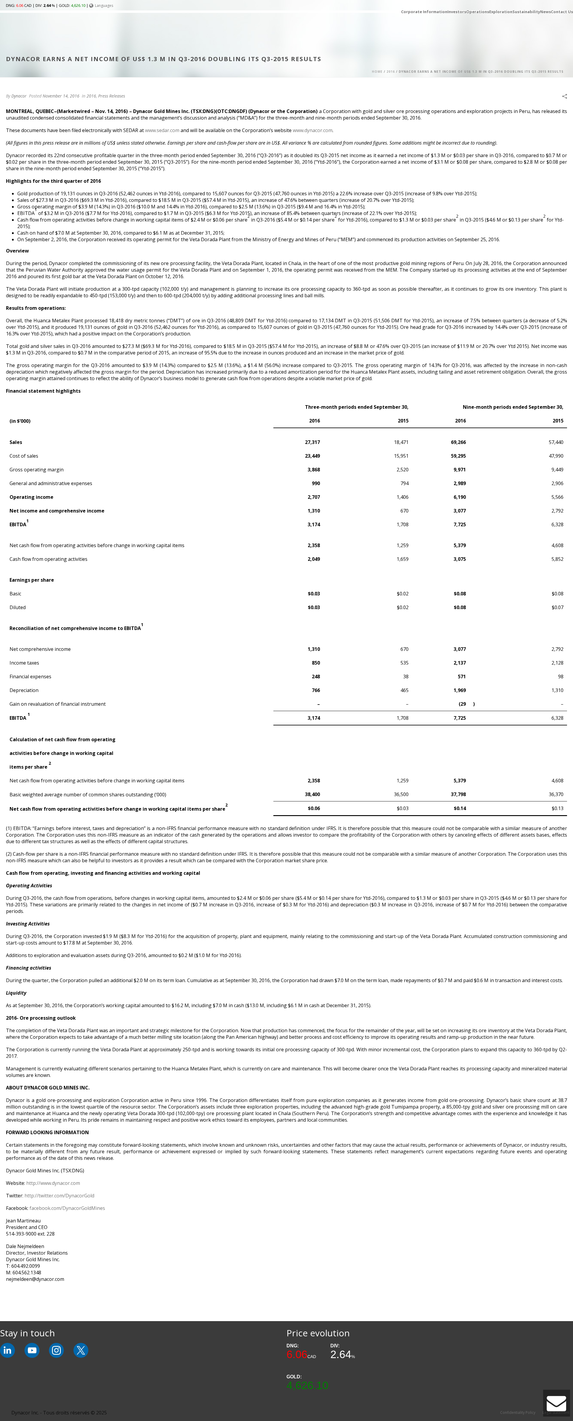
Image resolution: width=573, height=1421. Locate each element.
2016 (390, 71)
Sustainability (526, 11)
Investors (456, 11)
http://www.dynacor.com (53, 1183)
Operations (477, 11)
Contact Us (562, 11)
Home (377, 71)
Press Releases (111, 96)
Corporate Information (424, 11)
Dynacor (19, 96)
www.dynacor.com (312, 130)
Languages (104, 5)
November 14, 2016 (61, 96)
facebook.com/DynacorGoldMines (67, 1208)
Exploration (500, 11)
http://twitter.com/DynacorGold (59, 1195)
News (545, 11)
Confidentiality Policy (517, 1412)
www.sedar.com (162, 130)
